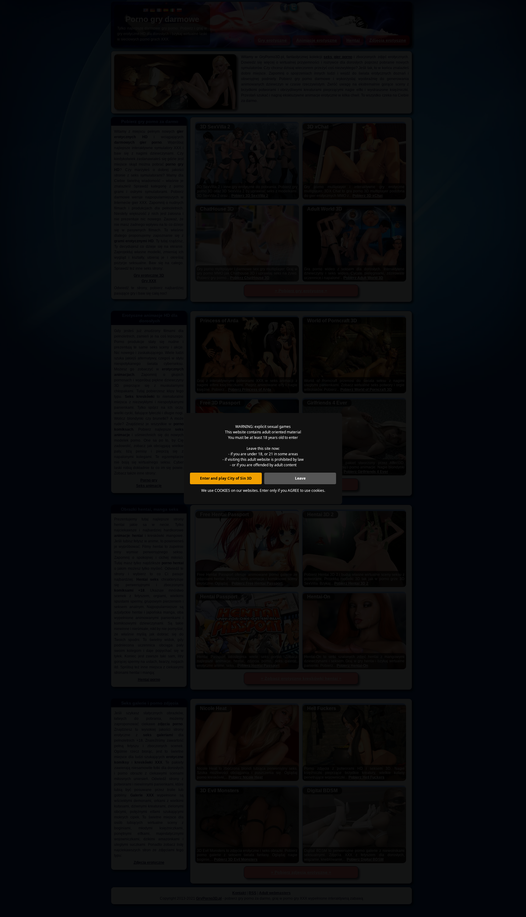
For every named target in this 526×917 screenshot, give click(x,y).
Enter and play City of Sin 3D (226, 478)
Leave (300, 478)
